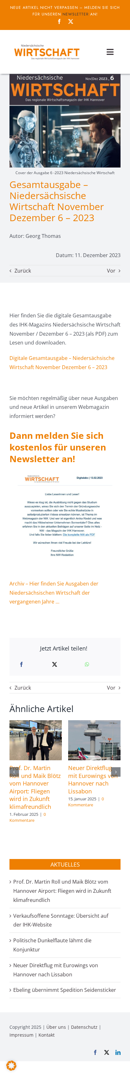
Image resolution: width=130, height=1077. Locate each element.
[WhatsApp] (87, 664)
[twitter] (70, 21)
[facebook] (59, 21)
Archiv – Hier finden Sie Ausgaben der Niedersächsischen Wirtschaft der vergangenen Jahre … (53, 592)
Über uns (56, 1027)
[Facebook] (21, 664)
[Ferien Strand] (46, 43)
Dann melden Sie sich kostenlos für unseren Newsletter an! (57, 447)
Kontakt (46, 1035)
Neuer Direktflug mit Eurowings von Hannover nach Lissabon (93, 779)
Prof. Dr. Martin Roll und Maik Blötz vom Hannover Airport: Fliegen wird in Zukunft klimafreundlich (35, 787)
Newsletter (75, 14)
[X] (54, 664)
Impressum (21, 1035)
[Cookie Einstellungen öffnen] (11, 1068)
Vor (111, 270)
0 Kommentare (27, 817)
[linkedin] (118, 1052)
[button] (14, 772)
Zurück (23, 270)
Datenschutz (84, 1027)
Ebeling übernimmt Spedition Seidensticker (64, 989)
